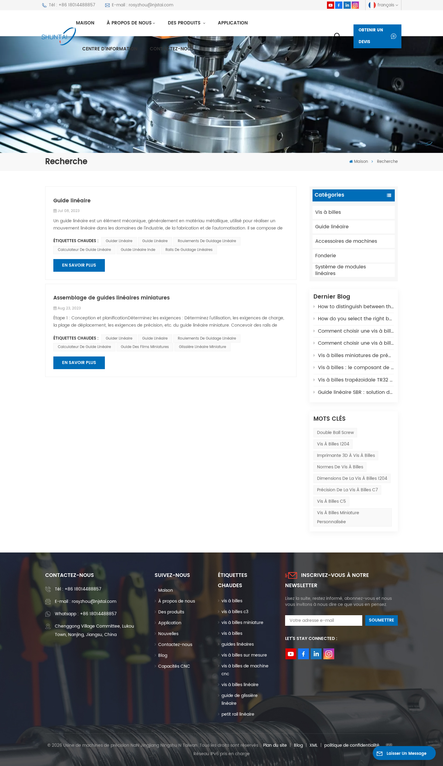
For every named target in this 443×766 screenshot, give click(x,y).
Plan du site (275, 745)
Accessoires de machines (346, 241)
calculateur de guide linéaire (84, 250)
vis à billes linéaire (240, 684)
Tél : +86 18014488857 (72, 5)
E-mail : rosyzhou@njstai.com (142, 5)
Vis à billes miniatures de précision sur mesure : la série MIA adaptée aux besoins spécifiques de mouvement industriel (356, 355)
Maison (85, 23)
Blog (162, 655)
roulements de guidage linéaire (207, 241)
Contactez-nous (171, 49)
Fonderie (325, 256)
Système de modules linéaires (340, 270)
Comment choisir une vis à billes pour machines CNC (356, 343)
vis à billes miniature (242, 622)
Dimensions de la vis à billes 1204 (352, 478)
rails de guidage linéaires (188, 250)
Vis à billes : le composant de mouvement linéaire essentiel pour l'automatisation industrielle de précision (356, 368)
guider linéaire (119, 241)
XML (313, 745)
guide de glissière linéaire (240, 699)
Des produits (185, 23)
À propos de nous (129, 23)
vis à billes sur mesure (244, 655)
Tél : (78, 589)
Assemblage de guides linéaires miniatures (111, 298)
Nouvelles (168, 633)
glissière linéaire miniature (202, 347)
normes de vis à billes (340, 467)
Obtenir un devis (371, 36)
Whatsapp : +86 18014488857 (86, 613)
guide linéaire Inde (138, 250)
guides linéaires (238, 644)
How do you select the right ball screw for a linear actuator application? (356, 319)
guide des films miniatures (145, 347)
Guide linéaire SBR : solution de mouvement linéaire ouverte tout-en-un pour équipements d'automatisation (356, 392)
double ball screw (335, 432)
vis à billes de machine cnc (245, 670)
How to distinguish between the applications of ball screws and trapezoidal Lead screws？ (356, 307)
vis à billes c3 (235, 611)
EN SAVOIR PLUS (79, 265)
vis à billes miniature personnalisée (338, 517)
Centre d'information (109, 49)
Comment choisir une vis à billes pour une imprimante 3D (356, 331)
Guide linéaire (332, 227)
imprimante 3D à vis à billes (346, 455)
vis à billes (232, 600)
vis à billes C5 (331, 501)
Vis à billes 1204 (333, 444)
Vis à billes (328, 212)
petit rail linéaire (238, 714)
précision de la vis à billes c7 (347, 489)
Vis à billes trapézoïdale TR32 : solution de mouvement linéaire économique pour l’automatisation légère (356, 380)
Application (233, 23)
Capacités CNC (174, 666)
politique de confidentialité (351, 745)
